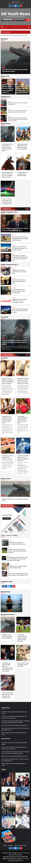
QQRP (17, 860)
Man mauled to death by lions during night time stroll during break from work (22, 88)
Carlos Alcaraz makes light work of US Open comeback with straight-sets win (15, 729)
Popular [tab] (8, 535)
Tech (3, 140)
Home (9, 3)
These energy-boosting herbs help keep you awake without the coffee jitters (22, 419)
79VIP (14, 860)
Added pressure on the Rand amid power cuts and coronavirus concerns (19, 300)
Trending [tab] (14, 535)
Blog (16, 845)
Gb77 (15, 856)
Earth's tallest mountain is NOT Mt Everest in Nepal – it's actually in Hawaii (20, 248)
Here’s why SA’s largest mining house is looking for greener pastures (20, 310)
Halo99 (11, 856)
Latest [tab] (3, 535)
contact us (21, 3)
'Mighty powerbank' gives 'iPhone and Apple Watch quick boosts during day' (14, 346)
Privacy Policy (22, 845)
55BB (26, 856)
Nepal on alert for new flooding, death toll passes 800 (23, 664)
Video (12, 3)
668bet (11, 858)
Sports (9, 101)
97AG (18, 856)
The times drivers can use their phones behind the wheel (22, 174)
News (4, 67)
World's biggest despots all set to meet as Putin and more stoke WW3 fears (8, 88)
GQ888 (22, 856)
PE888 (4, 858)
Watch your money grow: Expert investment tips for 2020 (19, 281)
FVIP (7, 858)
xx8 (28, 858)
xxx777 (24, 858)
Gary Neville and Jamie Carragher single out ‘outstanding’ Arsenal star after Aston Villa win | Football (18, 111)
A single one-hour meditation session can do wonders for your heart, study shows (7, 419)
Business (14, 268)
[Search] (29, 27)
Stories (4, 82)
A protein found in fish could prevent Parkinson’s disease (7, 457)
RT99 (21, 860)
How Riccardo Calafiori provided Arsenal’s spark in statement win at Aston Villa (18, 103)
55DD (15, 858)
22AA (7, 856)
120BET (19, 858)
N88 (4, 856)
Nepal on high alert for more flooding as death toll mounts (13, 733)
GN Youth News (15, 13)
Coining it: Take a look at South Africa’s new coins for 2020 (19, 271)
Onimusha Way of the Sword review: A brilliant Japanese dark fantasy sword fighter (7, 147)
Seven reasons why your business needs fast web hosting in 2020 (18, 291)
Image (16, 3)
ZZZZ (10, 860)
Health (3, 374)
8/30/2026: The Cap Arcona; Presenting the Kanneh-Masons (7, 636)
